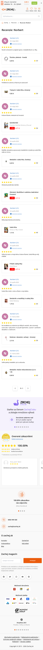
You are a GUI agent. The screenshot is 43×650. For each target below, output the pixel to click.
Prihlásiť (32, 561)
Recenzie (14, 23)
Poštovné (15, 642)
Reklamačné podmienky (29, 637)
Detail (34, 3)
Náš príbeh (25, 543)
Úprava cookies (25, 642)
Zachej (6, 23)
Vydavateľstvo (5, 543)
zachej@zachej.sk (14, 526)
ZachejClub (25, 540)
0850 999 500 (12, 520)
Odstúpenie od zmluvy (31, 639)
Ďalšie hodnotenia (17, 439)
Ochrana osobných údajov (12, 639)
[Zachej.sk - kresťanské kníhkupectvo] (9, 9)
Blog (2, 546)
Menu (39, 11)
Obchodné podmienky (12, 637)
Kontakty (4, 540)
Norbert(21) (14, 38)
